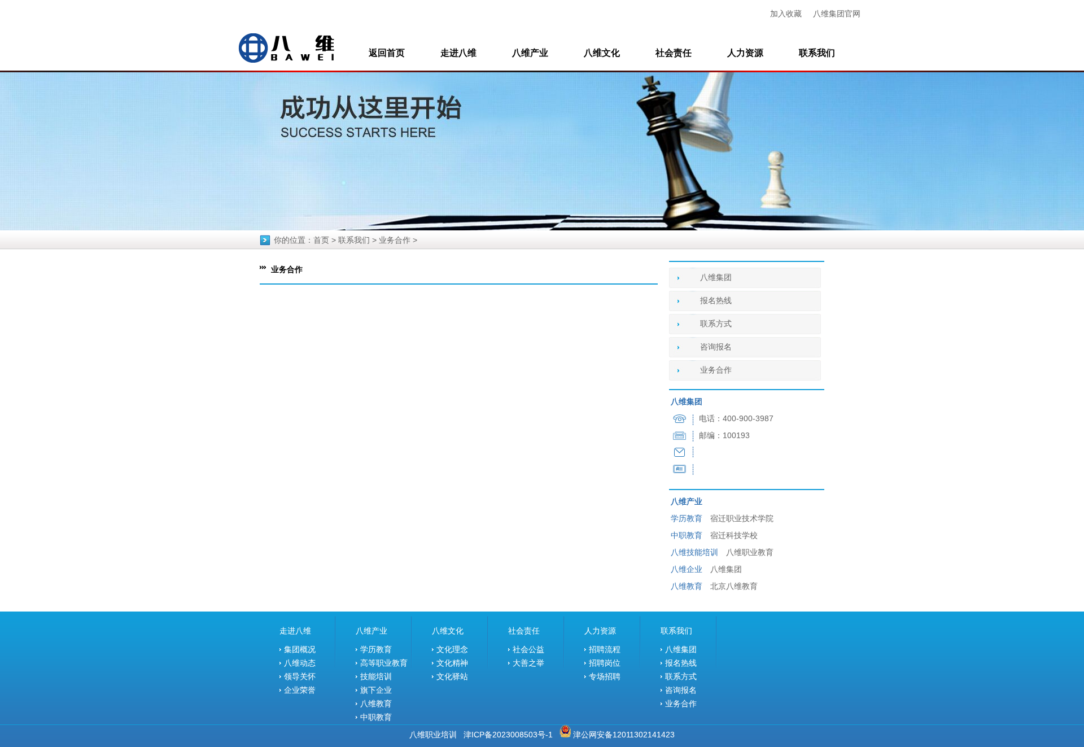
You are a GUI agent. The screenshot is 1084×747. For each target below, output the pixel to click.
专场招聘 (604, 676)
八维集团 (716, 277)
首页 (321, 239)
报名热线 (716, 300)
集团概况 (300, 649)
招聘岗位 (604, 662)
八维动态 (300, 662)
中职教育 (376, 717)
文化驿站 (452, 676)
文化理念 (452, 649)
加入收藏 (786, 13)
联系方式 (716, 324)
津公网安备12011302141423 (624, 734)
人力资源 (745, 53)
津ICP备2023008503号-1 (508, 734)
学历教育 (376, 649)
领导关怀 (300, 676)
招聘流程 (604, 649)
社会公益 (528, 649)
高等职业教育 (384, 662)
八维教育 (376, 703)
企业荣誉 (300, 689)
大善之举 (528, 662)
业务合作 (394, 239)
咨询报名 (716, 347)
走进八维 (458, 53)
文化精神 (452, 662)
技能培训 (376, 676)
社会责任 (673, 53)
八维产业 (530, 53)
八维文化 (602, 53)
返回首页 (387, 53)
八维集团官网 (836, 13)
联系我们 (817, 53)
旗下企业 (376, 689)
